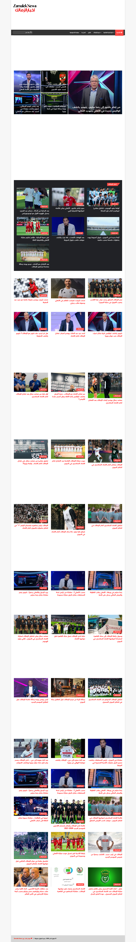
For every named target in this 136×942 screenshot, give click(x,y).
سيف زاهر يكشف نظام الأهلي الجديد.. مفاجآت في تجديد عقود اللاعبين (56, 87)
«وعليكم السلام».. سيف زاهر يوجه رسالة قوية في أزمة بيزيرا (55, 109)
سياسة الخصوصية (74, 32)
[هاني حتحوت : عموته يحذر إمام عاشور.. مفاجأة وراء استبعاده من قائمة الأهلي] (27, 81)
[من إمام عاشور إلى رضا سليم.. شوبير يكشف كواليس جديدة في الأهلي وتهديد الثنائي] (95, 92)
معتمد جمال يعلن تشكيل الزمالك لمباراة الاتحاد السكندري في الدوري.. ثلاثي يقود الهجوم (33, 639)
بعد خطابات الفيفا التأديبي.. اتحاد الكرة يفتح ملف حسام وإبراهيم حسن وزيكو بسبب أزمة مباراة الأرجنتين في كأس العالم (31, 891)
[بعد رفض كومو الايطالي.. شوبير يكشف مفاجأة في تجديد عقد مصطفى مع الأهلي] (27, 103)
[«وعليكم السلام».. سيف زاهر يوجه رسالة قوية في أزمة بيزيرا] (54, 103)
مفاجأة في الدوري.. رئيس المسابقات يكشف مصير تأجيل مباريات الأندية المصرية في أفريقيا (105, 763)
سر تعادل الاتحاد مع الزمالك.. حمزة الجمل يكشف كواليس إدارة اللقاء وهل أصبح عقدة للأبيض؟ (68, 396)
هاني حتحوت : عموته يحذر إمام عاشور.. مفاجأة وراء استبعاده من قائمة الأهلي (29, 87)
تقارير (89, 32)
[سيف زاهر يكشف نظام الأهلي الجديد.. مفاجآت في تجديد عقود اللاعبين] (54, 81)
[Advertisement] (87, 15)
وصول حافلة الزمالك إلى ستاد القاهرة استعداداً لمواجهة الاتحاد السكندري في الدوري (107, 639)
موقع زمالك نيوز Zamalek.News (22, 938)
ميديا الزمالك (96, 32)
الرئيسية (118, 32)
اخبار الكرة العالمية (108, 32)
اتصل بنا (84, 32)
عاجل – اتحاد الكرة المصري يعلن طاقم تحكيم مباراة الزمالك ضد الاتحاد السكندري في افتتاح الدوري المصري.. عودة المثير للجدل (105, 891)
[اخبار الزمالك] (25, 8)
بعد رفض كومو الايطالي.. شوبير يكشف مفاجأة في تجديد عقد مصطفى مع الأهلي (27, 109)
